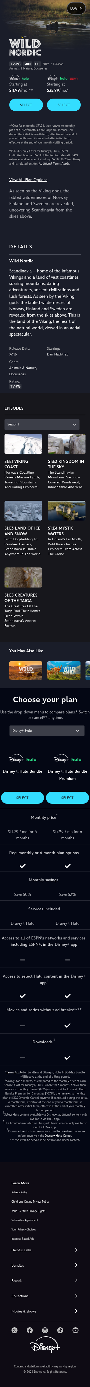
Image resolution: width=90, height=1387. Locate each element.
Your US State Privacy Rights (28, 1211)
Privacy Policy (20, 1192)
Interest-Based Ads (23, 1238)
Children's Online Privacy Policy (30, 1201)
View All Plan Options (28, 179)
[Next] (81, 669)
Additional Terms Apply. (54, 163)
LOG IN (76, 8)
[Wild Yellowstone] (25, 670)
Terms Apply (14, 1072)
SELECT (26, 105)
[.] (15, 1330)
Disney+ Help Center (58, 1135)
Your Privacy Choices (24, 1229)
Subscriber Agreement (25, 1220)
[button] (45, 1250)
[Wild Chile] (63, 670)
